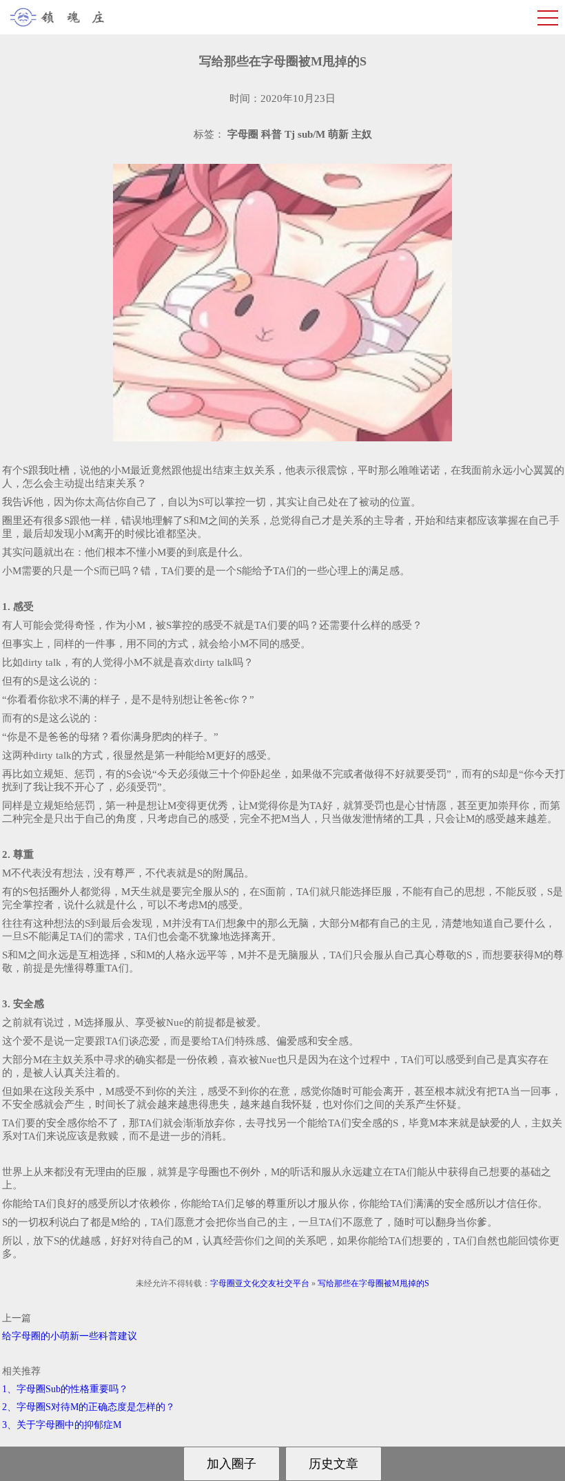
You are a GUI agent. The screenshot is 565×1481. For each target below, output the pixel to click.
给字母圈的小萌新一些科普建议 (69, 1336)
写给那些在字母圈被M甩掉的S (373, 1283)
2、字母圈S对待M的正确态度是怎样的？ (88, 1407)
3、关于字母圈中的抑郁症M (61, 1425)
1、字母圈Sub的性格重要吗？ (65, 1389)
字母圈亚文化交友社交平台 (259, 1283)
